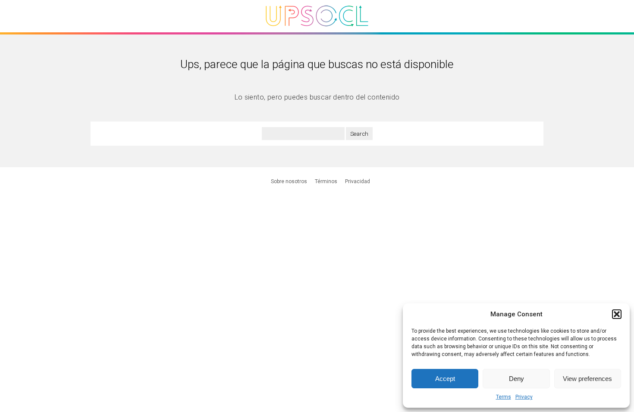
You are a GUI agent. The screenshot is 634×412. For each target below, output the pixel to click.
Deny (516, 378)
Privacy (524, 397)
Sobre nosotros (289, 181)
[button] (616, 314)
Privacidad (357, 181)
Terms (503, 397)
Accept (445, 378)
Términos (326, 181)
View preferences (587, 378)
